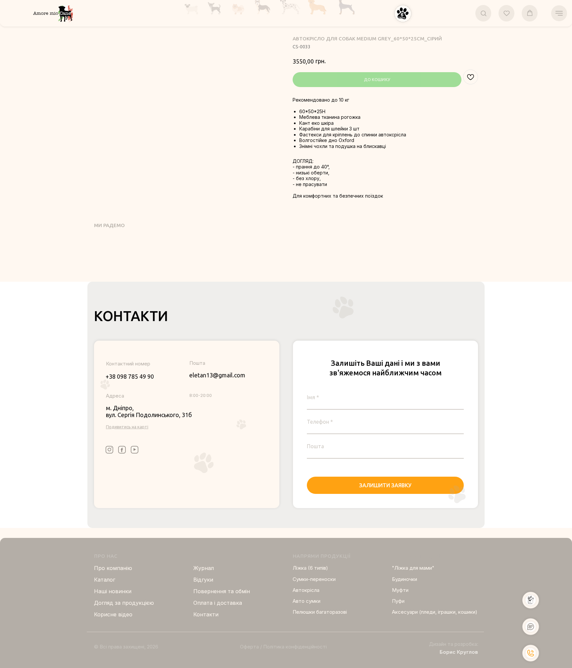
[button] (403, 13)
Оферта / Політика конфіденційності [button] (283, 647)
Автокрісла (306, 590)
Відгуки (203, 579)
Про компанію (113, 568)
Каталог (104, 579)
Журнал (203, 568)
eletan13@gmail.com (217, 375)
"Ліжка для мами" (413, 568)
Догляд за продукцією (124, 602)
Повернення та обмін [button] (221, 591)
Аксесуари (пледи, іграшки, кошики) (434, 612)
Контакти (205, 614)
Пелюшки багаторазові (320, 612)
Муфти (400, 590)
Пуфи (398, 601)
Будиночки (404, 579)
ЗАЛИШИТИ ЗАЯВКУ (385, 485)
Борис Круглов (459, 652)
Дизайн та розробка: (453, 644)
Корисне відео (113, 614)
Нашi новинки (112, 591)
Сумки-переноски (314, 579)
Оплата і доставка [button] (217, 602)
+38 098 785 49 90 (130, 376)
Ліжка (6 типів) (310, 568)
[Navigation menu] (559, 13)
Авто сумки (306, 601)
